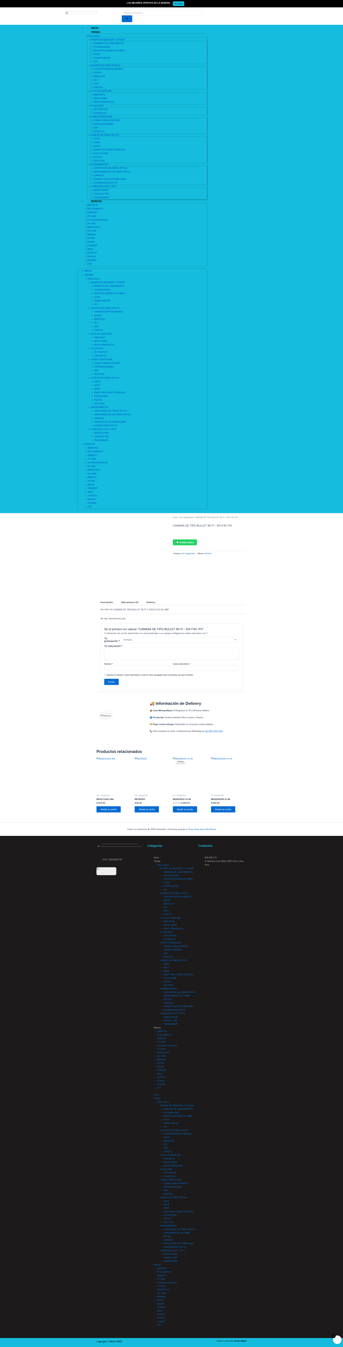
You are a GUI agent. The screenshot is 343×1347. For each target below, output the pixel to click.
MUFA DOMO (100, 341)
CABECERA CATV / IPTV (103, 186)
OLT (96, 323)
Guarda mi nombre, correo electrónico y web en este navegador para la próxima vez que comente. (150, 675)
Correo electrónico (181, 664)
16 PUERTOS (101, 109)
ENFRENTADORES (104, 124)
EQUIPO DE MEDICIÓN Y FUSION (177, 868)
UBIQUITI (92, 212)
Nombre (108, 664)
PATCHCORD (101, 396)
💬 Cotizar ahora (185, 542)
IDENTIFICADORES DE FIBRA (109, 50)
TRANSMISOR (101, 197)
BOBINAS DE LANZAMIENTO (109, 43)
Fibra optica (94, 36)
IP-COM (161, 1049)
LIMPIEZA (99, 175)
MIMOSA (161, 1059)
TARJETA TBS (101, 194)
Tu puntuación (112, 639)
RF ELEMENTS (95, 451)
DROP (97, 389)
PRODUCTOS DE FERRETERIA (178, 1006)
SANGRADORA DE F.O (105, 425)
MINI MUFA (169, 921)
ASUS (166, 967)
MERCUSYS (94, 470)
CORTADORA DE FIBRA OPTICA (110, 168)
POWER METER (102, 58)
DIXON (160, 1066)
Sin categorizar (186, 517)
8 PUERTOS (169, 939)
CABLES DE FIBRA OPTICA (105, 135)
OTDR (97, 54)
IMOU (90, 249)
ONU (96, 83)
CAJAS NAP (166, 932)
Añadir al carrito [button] (108, 809)
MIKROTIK (162, 1031)
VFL (96, 61)
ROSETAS (168, 956)
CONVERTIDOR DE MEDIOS (108, 69)
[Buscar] (127, 18)
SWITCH (98, 330)
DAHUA (92, 256)
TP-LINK (161, 1041)
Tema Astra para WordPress (202, 829)
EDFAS (97, 72)
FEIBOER (92, 488)
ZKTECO (161, 1077)
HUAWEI (92, 260)
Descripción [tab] (106, 602)
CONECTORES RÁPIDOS (107, 120)
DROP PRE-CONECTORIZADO (109, 150)
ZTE (90, 264)
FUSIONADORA (171, 875)
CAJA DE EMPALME (101, 91)
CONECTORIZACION (101, 359)
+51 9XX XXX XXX (213, 731)
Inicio (94, 28)
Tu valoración (113, 646)
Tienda (95, 32)
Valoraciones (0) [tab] (130, 602)
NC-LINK (92, 231)
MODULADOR (170, 1017)
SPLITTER (168, 985)
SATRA (91, 238)
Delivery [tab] (150, 602)
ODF (96, 128)
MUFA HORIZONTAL (104, 102)
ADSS (97, 139)
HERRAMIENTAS (99, 407)
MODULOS (99, 76)
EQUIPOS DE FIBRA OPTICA (105, 65)
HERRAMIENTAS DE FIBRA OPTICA (112, 172)
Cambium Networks (98, 220)
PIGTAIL (98, 157)
